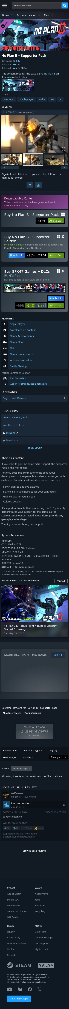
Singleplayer (26, 99)
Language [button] (53, 750)
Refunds (11, 955)
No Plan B (49, 73)
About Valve (41, 893)
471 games (16, 797)
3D (52, 99)
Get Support (41, 943)
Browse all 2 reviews (35, 850)
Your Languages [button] (20, 768)
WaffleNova (17, 793)
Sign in (5, 174)
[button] (8, 15)
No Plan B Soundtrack (47, 244)
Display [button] (27, 757)
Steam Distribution (17, 911)
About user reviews (12, 713)
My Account (41, 949)
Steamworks (13, 905)
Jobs (37, 899)
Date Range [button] (9, 757)
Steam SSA (13, 899)
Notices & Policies (16, 943)
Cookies (11, 949)
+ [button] (60, 99)
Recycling (40, 911)
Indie (42, 99)
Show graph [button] (56, 757)
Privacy (11, 931)
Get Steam (40, 931)
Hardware (40, 905)
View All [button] (61, 581)
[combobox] (37, 5)
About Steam (14, 893)
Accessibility (13, 937)
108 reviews (30, 797)
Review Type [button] (9, 750)
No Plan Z (36, 248)
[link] (36, 255)
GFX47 (16, 60)
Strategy (9, 99)
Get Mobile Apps (19, 998)
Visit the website (12, 425)
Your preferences (32, 713)
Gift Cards (12, 917)
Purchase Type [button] (32, 750)
